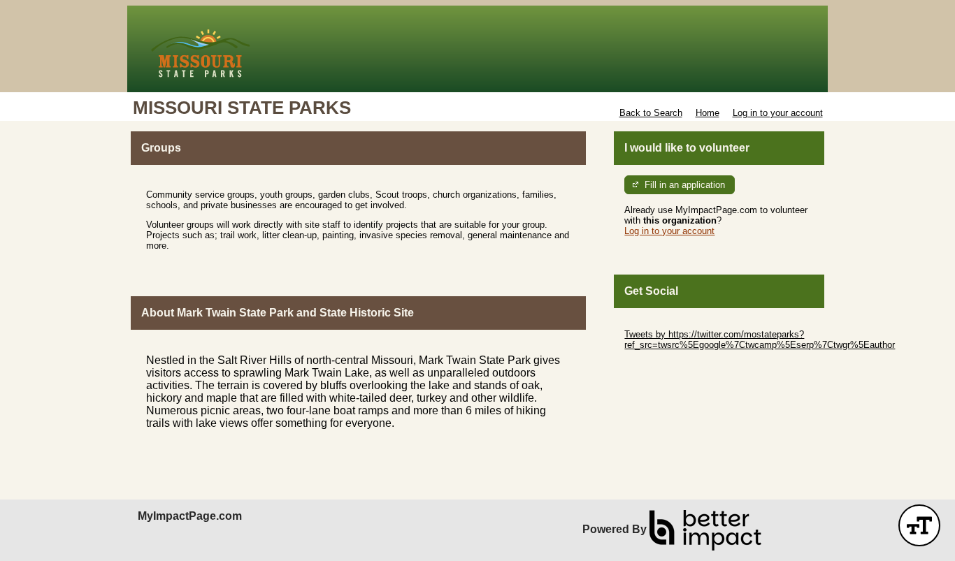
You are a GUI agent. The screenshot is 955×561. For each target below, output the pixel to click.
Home (707, 113)
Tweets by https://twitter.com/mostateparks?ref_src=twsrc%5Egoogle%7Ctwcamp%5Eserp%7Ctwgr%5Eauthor (759, 339)
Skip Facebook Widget (670, 365)
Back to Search (650, 113)
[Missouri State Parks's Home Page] (477, 49)
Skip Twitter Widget (663, 324)
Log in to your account (778, 113)
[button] (919, 525)
